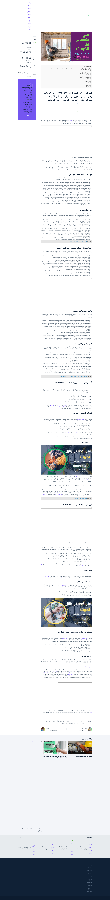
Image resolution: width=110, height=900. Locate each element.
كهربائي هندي (71, 406)
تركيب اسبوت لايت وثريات (84, 73)
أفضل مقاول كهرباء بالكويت (83, 82)
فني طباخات (29, 10)
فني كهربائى (76, 721)
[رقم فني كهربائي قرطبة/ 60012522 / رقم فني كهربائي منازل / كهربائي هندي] (30, 784)
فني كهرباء (80, 436)
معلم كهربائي (87, 397)
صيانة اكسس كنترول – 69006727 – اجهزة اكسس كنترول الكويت (26, 43)
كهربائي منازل (84, 638)
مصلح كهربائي (85, 86)
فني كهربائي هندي (58, 494)
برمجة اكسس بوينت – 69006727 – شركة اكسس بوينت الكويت (24, 848)
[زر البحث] (34, 35)
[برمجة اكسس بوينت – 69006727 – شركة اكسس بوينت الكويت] (34, 74)
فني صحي (90, 871)
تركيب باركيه (89, 874)
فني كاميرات (89, 870)
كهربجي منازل (78, 723)
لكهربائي (88, 479)
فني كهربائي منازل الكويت (84, 77)
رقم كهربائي (77, 476)
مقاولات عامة (29, 19)
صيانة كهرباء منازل (86, 70)
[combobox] (27, 33)
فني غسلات (29, 16)
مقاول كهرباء (81, 494)
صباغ (30, 0)
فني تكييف (90, 873)
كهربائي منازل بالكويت (87, 723)
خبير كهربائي (87, 81)
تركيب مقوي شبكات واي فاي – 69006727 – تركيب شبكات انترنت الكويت (25, 66)
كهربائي (88, 400)
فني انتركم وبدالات (28, 13)
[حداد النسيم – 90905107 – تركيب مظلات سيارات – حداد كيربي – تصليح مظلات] (34, 51)
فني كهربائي (70, 120)
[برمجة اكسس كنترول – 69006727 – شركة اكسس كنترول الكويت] (34, 59)
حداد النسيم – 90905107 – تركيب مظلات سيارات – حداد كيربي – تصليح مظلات (25, 51)
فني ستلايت (89, 867)
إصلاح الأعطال (57, 492)
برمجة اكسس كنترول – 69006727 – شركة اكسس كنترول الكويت (26, 59)
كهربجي (87, 406)
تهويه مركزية (29, 25)
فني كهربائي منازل (61, 406)
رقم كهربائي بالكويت (84, 78)
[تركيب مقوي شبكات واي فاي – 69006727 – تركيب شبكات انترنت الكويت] (34, 66)
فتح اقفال (29, 5)
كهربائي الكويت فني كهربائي (84, 69)
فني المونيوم (29, 3)
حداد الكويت (89, 868)
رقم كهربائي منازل (85, 85)
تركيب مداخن (29, 28)
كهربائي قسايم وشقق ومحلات (83, 74)
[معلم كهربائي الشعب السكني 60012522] (80, 747)
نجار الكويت (29, 22)
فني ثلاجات (29, 7)
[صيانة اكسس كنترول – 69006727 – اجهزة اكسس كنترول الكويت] (34, 44)
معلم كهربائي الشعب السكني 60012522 (84, 756)
